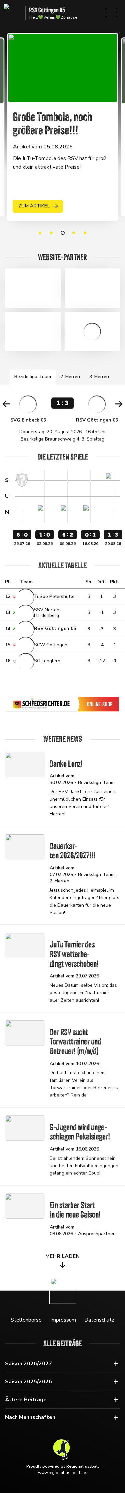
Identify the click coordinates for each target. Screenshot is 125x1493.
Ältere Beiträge (26, 1399)
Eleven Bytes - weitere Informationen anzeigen (33, 288)
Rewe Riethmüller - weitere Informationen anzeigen (92, 288)
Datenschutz (99, 1320)
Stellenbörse (26, 1320)
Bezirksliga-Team (32, 377)
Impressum (63, 1320)
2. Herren (70, 377)
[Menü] (111, 13)
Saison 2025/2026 (28, 1381)
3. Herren (99, 377)
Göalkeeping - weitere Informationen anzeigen (92, 331)
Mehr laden (62, 1256)
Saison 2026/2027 (28, 1363)
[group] (62, 418)
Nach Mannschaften (30, 1417)
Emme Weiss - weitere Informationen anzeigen (33, 331)
